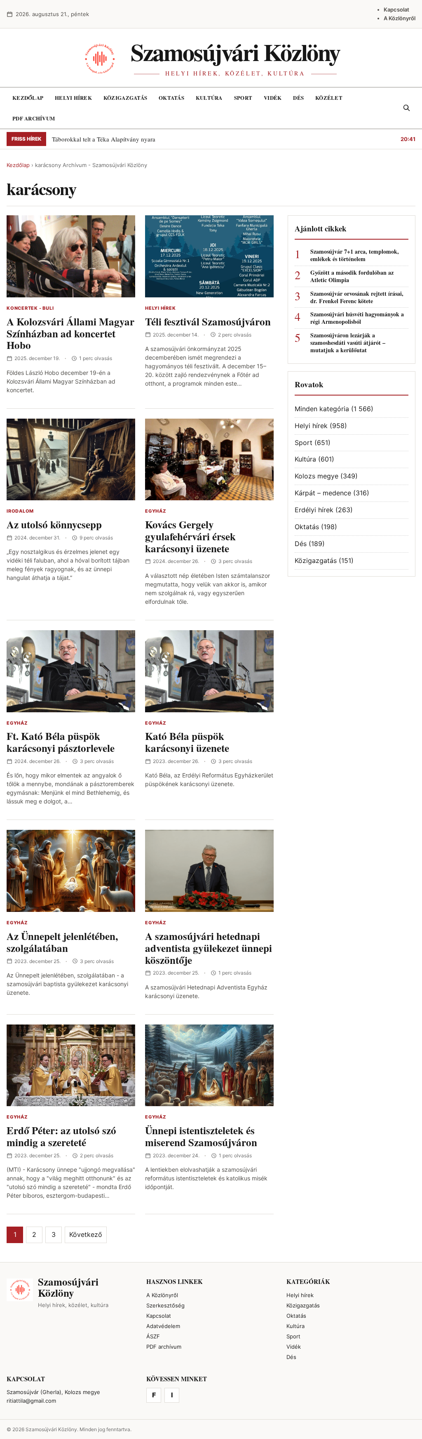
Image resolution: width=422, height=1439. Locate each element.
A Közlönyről (399, 18)
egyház (155, 511)
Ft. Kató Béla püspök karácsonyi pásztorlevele (61, 742)
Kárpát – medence (323, 493)
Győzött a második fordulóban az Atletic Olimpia (352, 276)
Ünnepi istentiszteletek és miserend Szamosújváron (201, 1136)
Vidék (272, 97)
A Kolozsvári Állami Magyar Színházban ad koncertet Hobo (70, 333)
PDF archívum (33, 118)
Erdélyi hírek (314, 510)
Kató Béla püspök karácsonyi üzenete (187, 742)
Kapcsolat (396, 9)
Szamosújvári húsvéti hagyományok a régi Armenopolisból (357, 318)
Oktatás (171, 97)
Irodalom (20, 511)
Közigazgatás (125, 97)
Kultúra (209, 97)
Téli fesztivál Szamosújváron (208, 321)
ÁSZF (153, 1336)
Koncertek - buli (30, 308)
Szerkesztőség (165, 1305)
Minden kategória (322, 409)
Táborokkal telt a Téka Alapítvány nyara (103, 139)
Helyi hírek (73, 97)
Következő (85, 1234)
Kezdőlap (27, 97)
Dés (298, 97)
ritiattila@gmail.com (31, 1400)
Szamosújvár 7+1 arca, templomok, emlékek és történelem (354, 255)
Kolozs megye (316, 476)
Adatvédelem (163, 1326)
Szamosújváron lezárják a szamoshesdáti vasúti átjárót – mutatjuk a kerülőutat (347, 343)
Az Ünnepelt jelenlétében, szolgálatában (62, 942)
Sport (243, 97)
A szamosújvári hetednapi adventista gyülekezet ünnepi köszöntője (208, 948)
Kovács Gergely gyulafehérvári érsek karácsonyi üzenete (190, 536)
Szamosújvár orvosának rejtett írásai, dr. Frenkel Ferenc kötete (356, 297)
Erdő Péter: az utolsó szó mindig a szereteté (61, 1136)
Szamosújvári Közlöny (235, 51)
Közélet (328, 97)
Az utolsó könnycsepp (54, 524)
